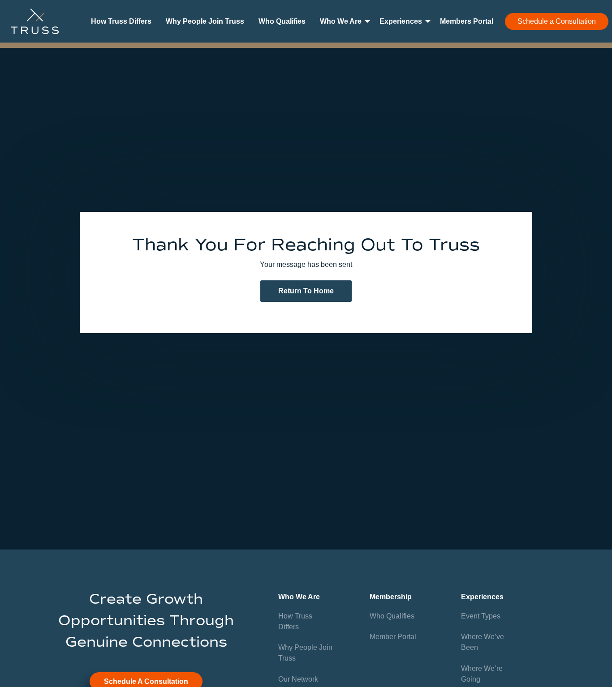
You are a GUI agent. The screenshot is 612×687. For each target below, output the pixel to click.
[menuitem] (121, 21)
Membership (391, 597)
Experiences (400, 21)
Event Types (480, 616)
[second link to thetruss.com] (35, 21)
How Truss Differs (121, 21)
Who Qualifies (282, 21)
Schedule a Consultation (556, 21)
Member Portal (393, 636)
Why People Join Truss (205, 21)
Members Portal (466, 21)
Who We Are (341, 21)
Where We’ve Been (482, 642)
